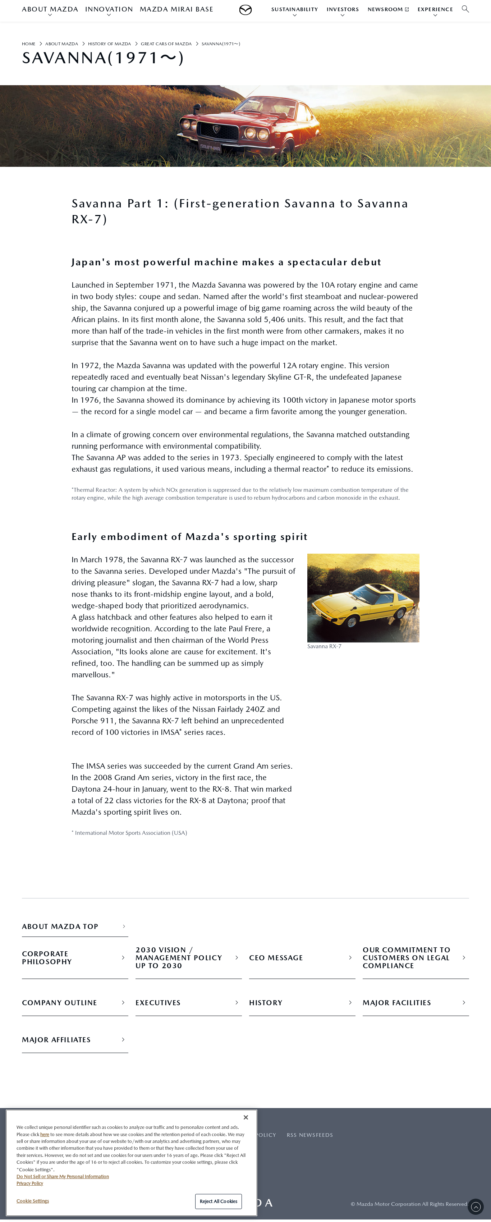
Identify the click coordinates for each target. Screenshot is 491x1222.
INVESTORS (343, 9)
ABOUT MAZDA (50, 9)
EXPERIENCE (435, 9)
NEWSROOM (385, 9)
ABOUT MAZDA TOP (60, 926)
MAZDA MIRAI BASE (177, 9)
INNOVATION (109, 9)
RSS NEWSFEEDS (310, 1135)
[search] (465, 9)
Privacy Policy (30, 1183)
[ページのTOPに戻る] (476, 1207)
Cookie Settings (33, 1201)
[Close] (246, 1117)
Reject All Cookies (218, 1201)
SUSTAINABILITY (294, 9)
